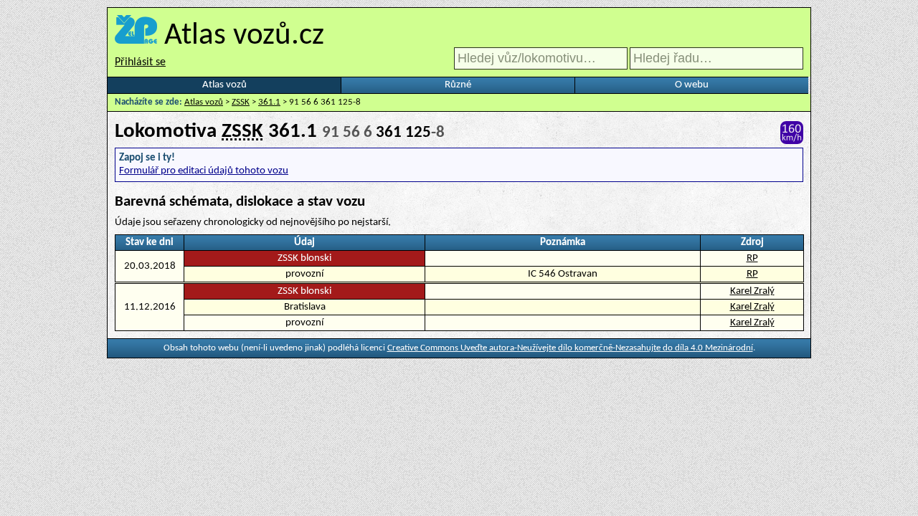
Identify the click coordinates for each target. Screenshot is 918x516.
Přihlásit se (140, 62)
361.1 (269, 102)
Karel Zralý (752, 291)
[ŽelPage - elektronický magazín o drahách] (136, 36)
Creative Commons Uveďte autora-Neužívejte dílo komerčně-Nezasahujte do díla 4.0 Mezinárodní (570, 348)
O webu (692, 85)
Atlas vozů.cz (244, 36)
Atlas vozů (224, 85)
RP (752, 258)
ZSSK (241, 102)
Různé (458, 85)
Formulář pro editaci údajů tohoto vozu (203, 171)
